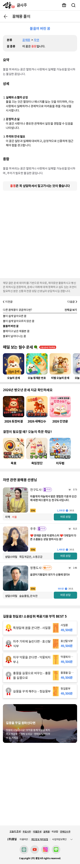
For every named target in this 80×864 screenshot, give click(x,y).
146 (75, 567)
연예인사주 (65, 831)
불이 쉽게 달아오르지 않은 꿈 (18, 321)
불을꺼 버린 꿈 (11, 326)
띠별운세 (37, 831)
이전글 (9, 301)
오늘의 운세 (15, 831)
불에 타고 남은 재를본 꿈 (16, 331)
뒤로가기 (5, 16)
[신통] (8, 5)
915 (75, 528)
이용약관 (24, 839)
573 (75, 489)
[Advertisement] (40, 233)
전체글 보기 (70, 310)
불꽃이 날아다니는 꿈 (14, 336)
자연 (36, 40)
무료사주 (27, 831)
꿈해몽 (26, 40)
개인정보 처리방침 (39, 839)
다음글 (71, 301)
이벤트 (64, 5)
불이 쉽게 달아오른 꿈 (14, 316)
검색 (73, 5)
